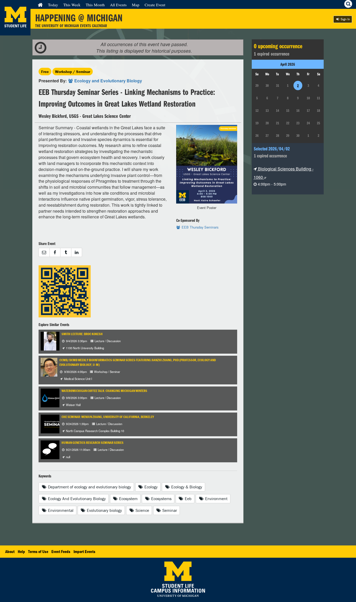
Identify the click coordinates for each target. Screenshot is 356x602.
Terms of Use (38, 551)
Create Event (155, 4)
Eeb (188, 498)
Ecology (150, 486)
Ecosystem (128, 498)
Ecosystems (160, 498)
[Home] (40, 4)
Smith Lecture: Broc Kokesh (82, 334)
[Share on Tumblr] (65, 252)
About (10, 551)
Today (53, 4)
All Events (118, 4)
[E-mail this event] (44, 252)
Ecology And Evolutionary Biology (76, 498)
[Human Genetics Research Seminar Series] (50, 449)
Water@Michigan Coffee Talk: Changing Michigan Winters (104, 391)
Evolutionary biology (104, 510)
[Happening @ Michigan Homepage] (15, 32)
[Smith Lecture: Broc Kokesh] (50, 340)
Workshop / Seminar (72, 71)
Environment (216, 498)
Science (141, 510)
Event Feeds (60, 551)
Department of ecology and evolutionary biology (89, 486)
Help (21, 551)
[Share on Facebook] (55, 252)
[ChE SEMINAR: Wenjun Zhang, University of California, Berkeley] (54, 423)
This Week (72, 4)
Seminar (169, 510)
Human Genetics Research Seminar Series (93, 442)
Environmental (60, 510)
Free (45, 71)
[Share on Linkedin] (76, 252)
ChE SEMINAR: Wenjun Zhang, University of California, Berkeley (108, 417)
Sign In (345, 19)
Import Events (84, 551)
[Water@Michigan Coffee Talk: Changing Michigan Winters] (55, 397)
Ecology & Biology (186, 486)
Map (135, 4)
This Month (95, 4)
